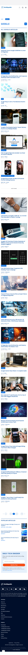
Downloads (3, 624)
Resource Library (4, 632)
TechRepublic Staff (6, 79)
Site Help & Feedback (5, 611)
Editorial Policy (4, 638)
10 (10, 513)
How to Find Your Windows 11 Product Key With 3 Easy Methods (10, 531)
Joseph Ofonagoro (5, 272)
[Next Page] (25, 514)
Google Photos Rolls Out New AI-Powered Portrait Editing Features (12, 179)
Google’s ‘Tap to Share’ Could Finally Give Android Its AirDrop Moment (12, 498)
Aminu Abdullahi (5, 131)
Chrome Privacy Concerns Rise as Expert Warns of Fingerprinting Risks (14, 294)
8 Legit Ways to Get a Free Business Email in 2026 (13, 102)
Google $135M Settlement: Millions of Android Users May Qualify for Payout (13, 472)
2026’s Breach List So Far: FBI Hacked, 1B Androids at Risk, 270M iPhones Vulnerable (12, 320)
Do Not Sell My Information (6, 617)
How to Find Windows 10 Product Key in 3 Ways (10, 538)
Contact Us (3, 603)
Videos (2, 636)
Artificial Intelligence (6, 527)
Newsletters (3, 605)
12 (16, 513)
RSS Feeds (3, 607)
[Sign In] (19, 7)
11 (13, 513)
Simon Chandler (5, 246)
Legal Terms (11, 642)
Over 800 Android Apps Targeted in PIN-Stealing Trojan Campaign (12, 269)
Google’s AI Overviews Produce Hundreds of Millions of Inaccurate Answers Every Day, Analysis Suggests (13, 243)
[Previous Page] (3, 514)
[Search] (22, 7)
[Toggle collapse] (3, 651)
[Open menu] (26, 7)
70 (21, 513)
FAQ (2, 613)
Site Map (3, 609)
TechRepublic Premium (5, 630)
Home (2, 19)
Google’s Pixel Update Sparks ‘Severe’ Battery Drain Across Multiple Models (13, 128)
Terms (4, 570)
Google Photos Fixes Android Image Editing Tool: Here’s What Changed (13, 447)
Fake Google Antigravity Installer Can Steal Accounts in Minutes (13, 153)
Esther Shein (4, 297)
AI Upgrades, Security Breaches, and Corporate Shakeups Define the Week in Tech (14, 76)
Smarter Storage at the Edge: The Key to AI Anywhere (10, 525)
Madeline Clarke (5, 182)
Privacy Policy (9, 570)
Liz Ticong (3, 54)
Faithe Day (3, 105)
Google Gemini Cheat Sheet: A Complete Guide (14, 371)
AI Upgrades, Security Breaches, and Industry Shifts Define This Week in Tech (13, 346)
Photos (2, 634)
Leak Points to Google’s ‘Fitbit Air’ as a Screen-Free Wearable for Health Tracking (14, 216)
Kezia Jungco (4, 156)
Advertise (3, 615)
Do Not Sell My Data (21, 596)
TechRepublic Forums (5, 626)
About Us (3, 602)
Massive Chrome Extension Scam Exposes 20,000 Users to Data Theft (12, 421)
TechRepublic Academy (5, 628)
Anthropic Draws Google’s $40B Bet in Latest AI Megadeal (13, 51)
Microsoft (3, 533)
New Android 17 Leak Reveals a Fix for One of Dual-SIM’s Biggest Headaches (13, 395)
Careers (2, 618)
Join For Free (14, 565)
